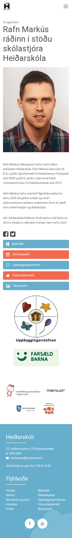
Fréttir (10, 509)
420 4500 (16, 453)
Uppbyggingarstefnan (52, 499)
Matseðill (43, 490)
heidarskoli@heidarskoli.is (26, 458)
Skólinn (10, 495)
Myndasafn (45, 509)
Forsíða (10, 490)
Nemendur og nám (18, 499)
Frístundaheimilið (49, 504)
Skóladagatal (46, 495)
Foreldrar (11, 504)
